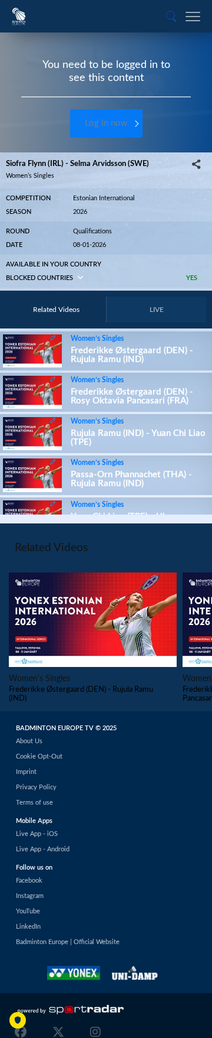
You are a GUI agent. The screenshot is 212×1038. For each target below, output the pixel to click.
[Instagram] (92, 1032)
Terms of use (34, 802)
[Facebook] (23, 1032)
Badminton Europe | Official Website (68, 942)
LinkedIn (28, 926)
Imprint (26, 772)
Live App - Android (42, 849)
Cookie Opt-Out (39, 756)
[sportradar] (71, 1009)
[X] (58, 1032)
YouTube (28, 911)
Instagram (30, 896)
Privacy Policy (36, 787)
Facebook (29, 880)
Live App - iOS (37, 834)
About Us (29, 741)
